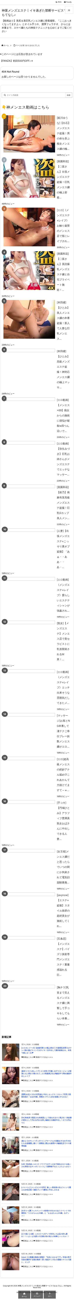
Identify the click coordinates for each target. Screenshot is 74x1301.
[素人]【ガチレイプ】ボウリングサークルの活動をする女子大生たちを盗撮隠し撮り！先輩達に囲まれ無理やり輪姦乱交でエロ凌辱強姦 (46, 1143)
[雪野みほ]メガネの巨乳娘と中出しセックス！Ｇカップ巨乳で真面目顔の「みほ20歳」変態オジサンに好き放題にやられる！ (46, 1095)
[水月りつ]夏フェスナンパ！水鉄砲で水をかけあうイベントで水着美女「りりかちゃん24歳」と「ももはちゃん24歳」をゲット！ (46, 1213)
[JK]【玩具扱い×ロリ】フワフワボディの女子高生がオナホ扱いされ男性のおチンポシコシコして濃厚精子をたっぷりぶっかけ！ (46, 1165)
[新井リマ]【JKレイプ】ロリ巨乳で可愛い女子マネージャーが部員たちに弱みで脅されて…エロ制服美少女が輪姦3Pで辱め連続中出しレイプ (46, 1073)
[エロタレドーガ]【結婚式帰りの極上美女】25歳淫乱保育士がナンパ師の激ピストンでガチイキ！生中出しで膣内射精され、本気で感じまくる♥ (46, 1050)
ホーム (6, 45)
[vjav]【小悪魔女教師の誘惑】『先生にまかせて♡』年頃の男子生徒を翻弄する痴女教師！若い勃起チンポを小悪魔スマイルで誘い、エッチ (46, 1259)
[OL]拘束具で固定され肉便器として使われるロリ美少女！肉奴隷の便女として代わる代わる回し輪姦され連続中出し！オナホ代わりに (46, 1120)
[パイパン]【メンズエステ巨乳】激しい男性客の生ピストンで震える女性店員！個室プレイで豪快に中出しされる (46, 1188)
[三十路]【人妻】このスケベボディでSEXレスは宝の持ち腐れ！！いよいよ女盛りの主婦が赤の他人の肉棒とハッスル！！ (45, 1235)
